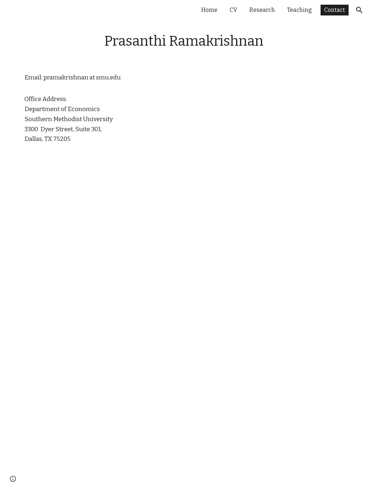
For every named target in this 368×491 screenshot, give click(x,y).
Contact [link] (334, 9)
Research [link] (262, 9)
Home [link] (209, 9)
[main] (184, 41)
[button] (359, 10)
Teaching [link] (299, 9)
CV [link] (233, 9)
